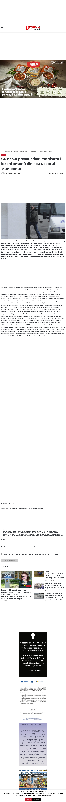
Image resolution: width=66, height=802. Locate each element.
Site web (36, 547)
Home (4, 151)
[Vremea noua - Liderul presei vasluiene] (33, 28)
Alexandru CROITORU (10, 173)
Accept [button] (28, 799)
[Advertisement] (33, 12)
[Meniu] (2, 29)
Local (8, 151)
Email (3, 547)
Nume (3, 539)
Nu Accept (37, 799)
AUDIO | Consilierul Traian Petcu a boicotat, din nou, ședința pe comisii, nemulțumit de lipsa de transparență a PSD (54, 586)
